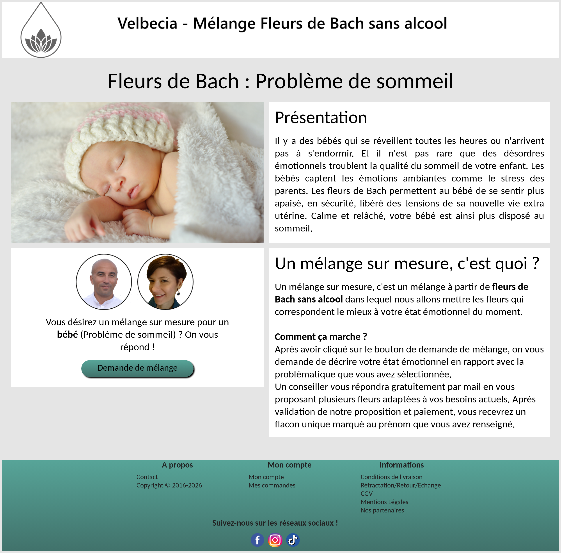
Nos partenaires (382, 510)
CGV (367, 494)
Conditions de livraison (392, 477)
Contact (147, 477)
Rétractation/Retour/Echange (401, 485)
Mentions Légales (384, 502)
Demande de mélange (138, 368)
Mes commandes (272, 485)
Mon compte (266, 477)
